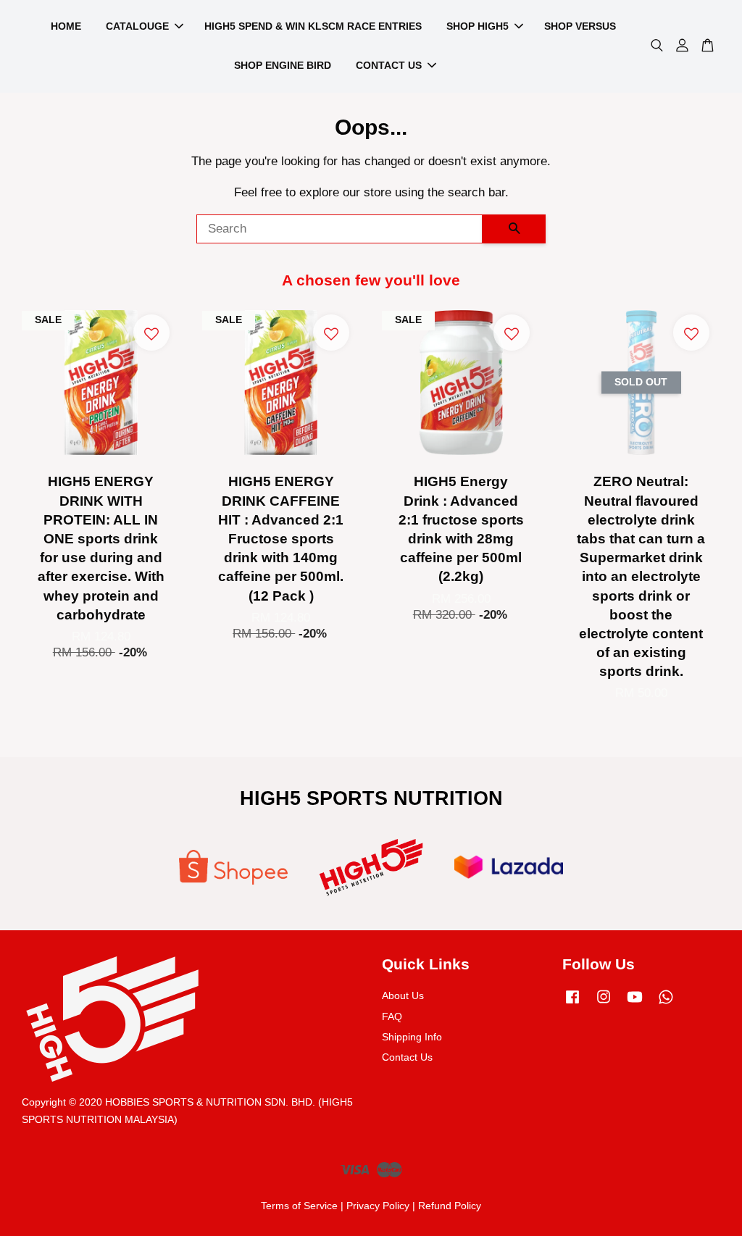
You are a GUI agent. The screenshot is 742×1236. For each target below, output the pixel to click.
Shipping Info (412, 1037)
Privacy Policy (377, 1205)
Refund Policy (449, 1205)
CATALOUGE (137, 26)
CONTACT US (389, 65)
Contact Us (407, 1057)
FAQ (392, 1016)
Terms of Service (299, 1205)
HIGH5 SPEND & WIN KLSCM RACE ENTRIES (313, 26)
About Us (403, 995)
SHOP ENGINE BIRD (282, 65)
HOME (66, 26)
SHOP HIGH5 (477, 26)
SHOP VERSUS (580, 26)
